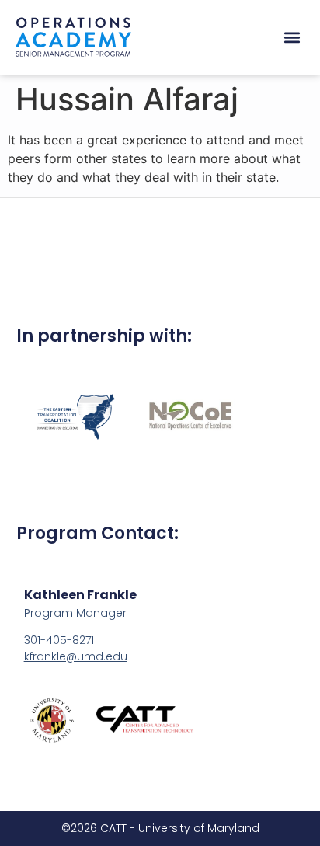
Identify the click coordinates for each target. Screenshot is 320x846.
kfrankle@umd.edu (75, 656)
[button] (291, 37)
